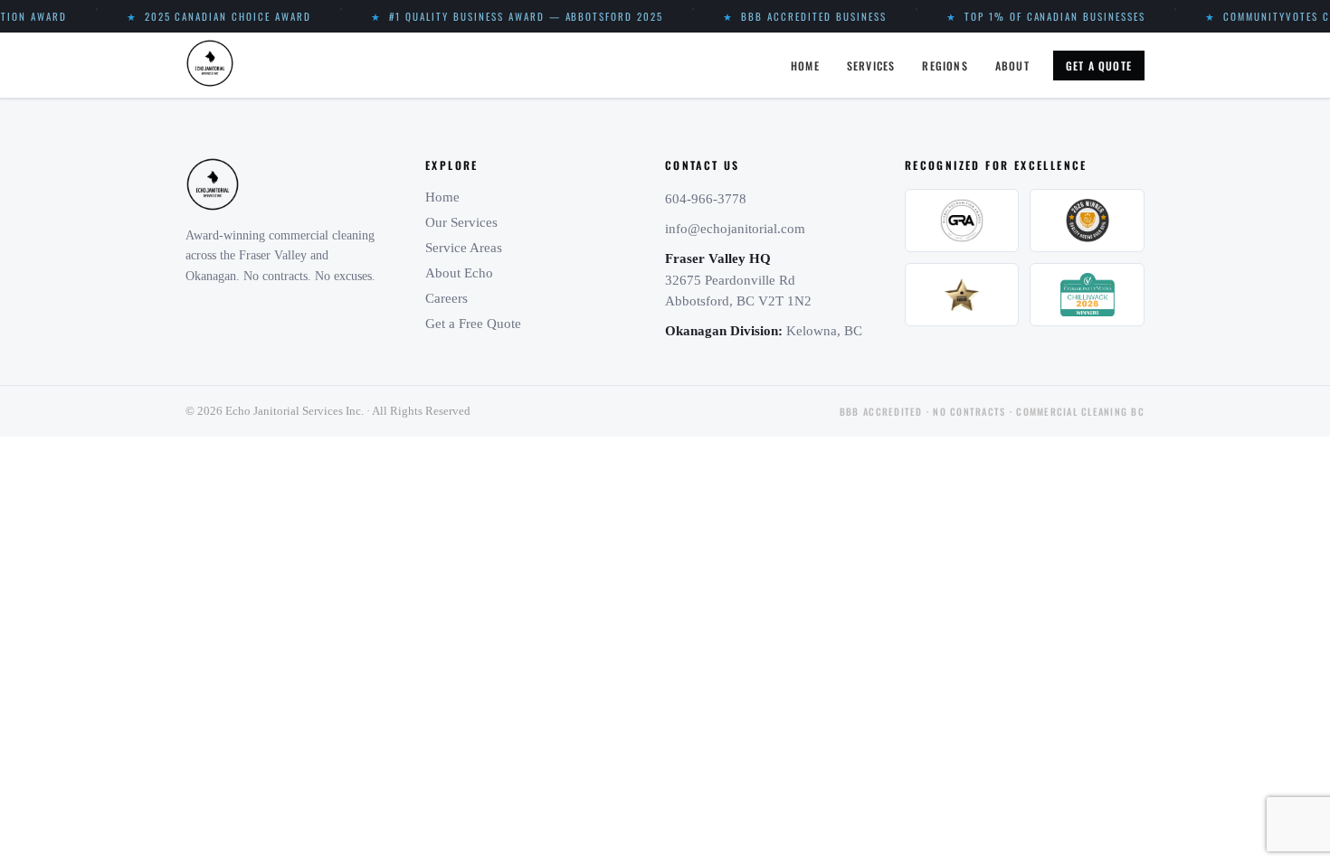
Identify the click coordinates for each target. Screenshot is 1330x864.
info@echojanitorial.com (735, 228)
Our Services (461, 222)
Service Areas (463, 247)
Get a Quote (1099, 65)
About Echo (459, 273)
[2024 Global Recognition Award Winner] (962, 220)
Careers (446, 298)
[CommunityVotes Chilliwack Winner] (1087, 294)
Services (871, 65)
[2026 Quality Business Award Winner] (1087, 220)
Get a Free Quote (473, 323)
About (1012, 65)
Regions (944, 65)
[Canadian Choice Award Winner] (962, 294)
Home (805, 65)
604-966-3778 (705, 199)
